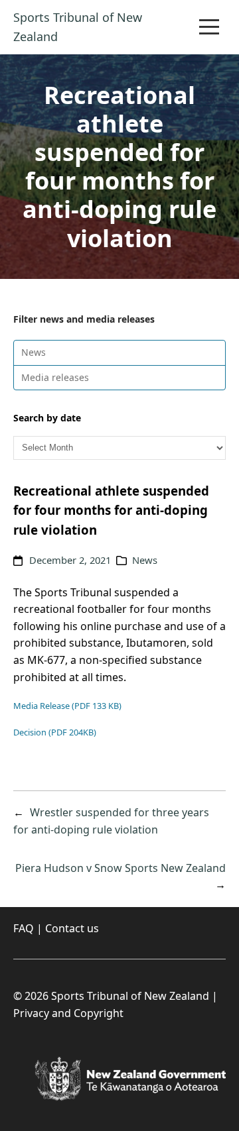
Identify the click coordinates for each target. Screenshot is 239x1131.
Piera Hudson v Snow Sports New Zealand (120, 868)
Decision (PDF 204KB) (54, 732)
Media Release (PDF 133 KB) (67, 706)
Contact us (72, 928)
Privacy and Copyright (68, 1013)
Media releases (55, 377)
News (33, 352)
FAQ (23, 928)
